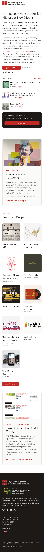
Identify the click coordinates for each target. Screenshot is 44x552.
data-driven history (9, 250)
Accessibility (23, 546)
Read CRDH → (10, 459)
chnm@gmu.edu (7, 524)
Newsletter (6, 528)
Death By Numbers (32, 275)
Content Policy (6, 546)
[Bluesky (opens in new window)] (3, 72)
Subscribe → (28, 123)
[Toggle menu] (40, 3)
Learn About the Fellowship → (16, 201)
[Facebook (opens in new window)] (9, 72)
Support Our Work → (13, 68)
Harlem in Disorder (10, 306)
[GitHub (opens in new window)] (12, 72)
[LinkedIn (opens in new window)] (6, 72)
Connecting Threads (11, 275)
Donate (4, 531)
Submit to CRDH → (25, 459)
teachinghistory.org (32, 337)
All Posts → (38, 78)
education (6, 346)
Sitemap (15, 546)
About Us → (26, 68)
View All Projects (10, 384)
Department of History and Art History (16, 51)
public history (7, 281)
